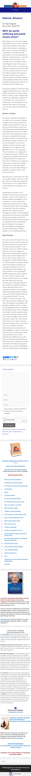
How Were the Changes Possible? (12, 498)
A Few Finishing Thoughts (11, 550)
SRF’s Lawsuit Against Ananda (12, 521)
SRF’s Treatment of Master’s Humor (13, 546)
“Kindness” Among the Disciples (12, 511)
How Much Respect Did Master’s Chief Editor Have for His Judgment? (15, 539)
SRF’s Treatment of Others (11, 508)
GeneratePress (15, 769)
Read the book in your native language (15, 469)
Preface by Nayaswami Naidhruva (12, 479)
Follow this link (5, 619)
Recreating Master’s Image (11, 543)
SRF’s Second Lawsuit (10, 524)
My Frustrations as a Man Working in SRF (15, 514)
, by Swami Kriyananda (20, 719)
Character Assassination (10, 527)
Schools (6, 492)
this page (20, 738)
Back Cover (7, 564)
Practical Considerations (10, 553)
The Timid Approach (9, 495)
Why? (5, 556)
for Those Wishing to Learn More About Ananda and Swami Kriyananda (15, 745)
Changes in (13, 530)
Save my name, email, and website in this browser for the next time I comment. (15, 411)
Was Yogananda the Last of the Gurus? (14, 501)
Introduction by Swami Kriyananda (13, 482)
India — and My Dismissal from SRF (13, 517)
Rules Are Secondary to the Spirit (12, 505)
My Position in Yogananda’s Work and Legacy (16, 486)
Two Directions (8, 489)
